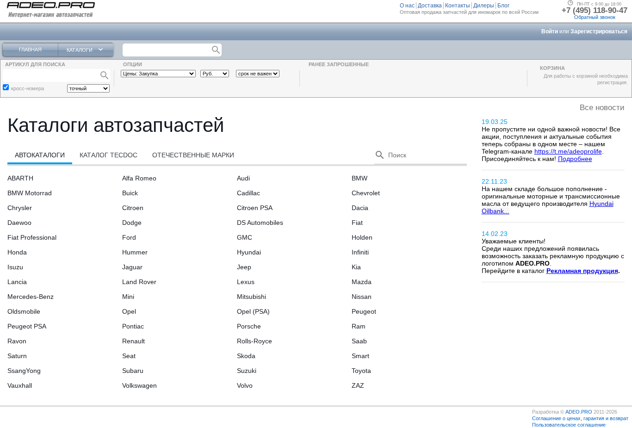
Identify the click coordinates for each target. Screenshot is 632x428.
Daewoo (19, 222)
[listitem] (408, 5)
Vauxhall (19, 385)
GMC (244, 237)
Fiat (357, 222)
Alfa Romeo (139, 178)
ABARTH (20, 178)
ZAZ (358, 385)
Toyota (361, 370)
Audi (243, 178)
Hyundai (249, 252)
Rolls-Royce (254, 341)
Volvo (245, 385)
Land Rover (139, 281)
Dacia (360, 207)
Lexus (245, 281)
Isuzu (15, 267)
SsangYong (24, 370)
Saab (359, 341)
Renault (133, 341)
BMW (359, 178)
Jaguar (132, 267)
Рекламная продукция (582, 270)
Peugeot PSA (26, 326)
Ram (359, 326)
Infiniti (360, 252)
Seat (129, 356)
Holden (362, 237)
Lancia (17, 281)
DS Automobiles (260, 222)
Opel (129, 311)
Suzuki (246, 370)
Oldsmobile (23, 311)
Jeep (244, 267)
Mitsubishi (251, 296)
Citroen (132, 207)
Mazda (362, 281)
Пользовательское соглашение (569, 425)
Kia (356, 267)
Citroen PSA (255, 207)
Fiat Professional (31, 237)
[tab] (39, 155)
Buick (130, 193)
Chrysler (19, 207)
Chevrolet (366, 193)
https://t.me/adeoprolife (568, 151)
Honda (17, 252)
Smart (360, 356)
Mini (128, 296)
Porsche (249, 326)
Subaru (132, 370)
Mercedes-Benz (30, 296)
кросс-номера (27, 88)
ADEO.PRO (578, 412)
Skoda (246, 356)
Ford (129, 237)
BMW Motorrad (29, 193)
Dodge (132, 222)
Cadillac (248, 193)
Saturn (17, 356)
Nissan (362, 296)
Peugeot (364, 311)
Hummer (135, 252)
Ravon (16, 341)
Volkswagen (139, 385)
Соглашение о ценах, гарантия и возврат (580, 418)
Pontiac (133, 326)
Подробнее (575, 158)
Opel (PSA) (253, 311)
